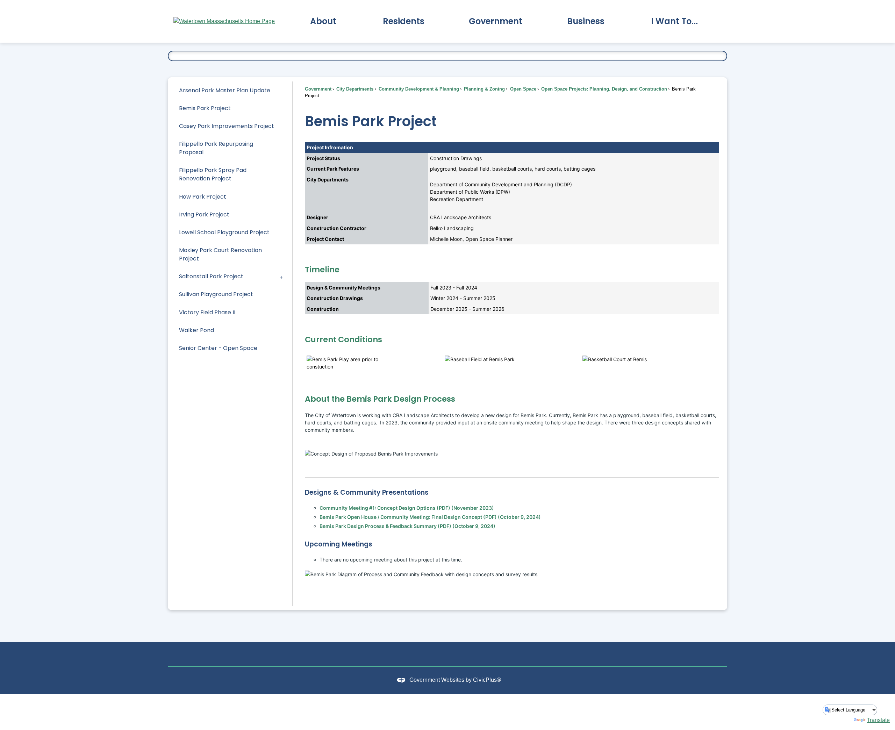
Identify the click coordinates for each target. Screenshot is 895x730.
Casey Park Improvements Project (226, 126)
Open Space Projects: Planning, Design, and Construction (603, 89)
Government (318, 89)
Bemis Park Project (205, 108)
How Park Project (202, 197)
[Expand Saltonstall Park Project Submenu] (281, 277)
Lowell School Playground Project (224, 232)
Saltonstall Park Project (211, 276)
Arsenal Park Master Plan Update (224, 90)
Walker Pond (196, 330)
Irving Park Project (204, 214)
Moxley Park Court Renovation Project (220, 254)
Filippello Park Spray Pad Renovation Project (212, 174)
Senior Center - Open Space (218, 348)
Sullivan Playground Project (216, 294)
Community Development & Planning (418, 89)
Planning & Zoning (484, 89)
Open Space (522, 89)
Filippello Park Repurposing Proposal (216, 148)
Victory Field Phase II (207, 312)
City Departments (354, 89)
